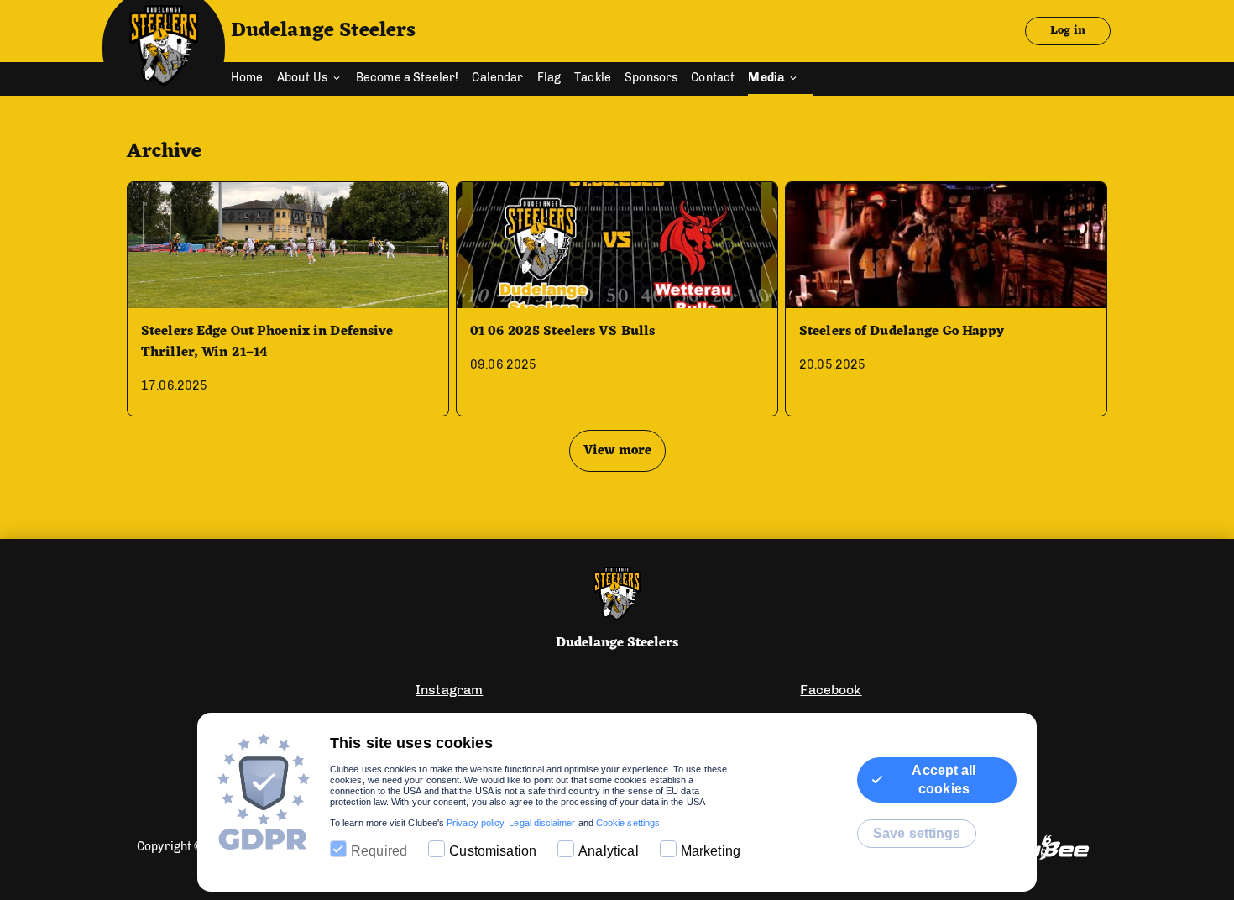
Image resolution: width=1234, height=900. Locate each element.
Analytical (608, 851)
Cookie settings (628, 823)
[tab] (254, 79)
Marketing (710, 851)
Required (379, 851)
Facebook (830, 690)
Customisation (492, 851)
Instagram (449, 690)
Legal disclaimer (542, 823)
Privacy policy (475, 823)
